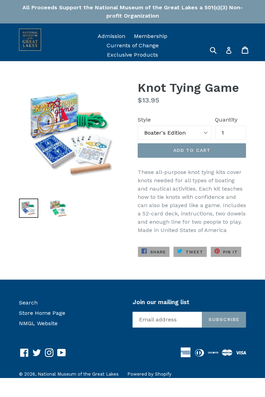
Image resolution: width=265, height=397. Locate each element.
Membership (150, 36)
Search (28, 302)
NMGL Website (38, 323)
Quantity (226, 119)
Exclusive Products (132, 54)
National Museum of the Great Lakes (78, 374)
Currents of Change (133, 45)
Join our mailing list (160, 302)
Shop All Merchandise (132, 64)
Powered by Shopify (149, 374)
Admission (111, 36)
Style (144, 119)
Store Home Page (42, 313)
